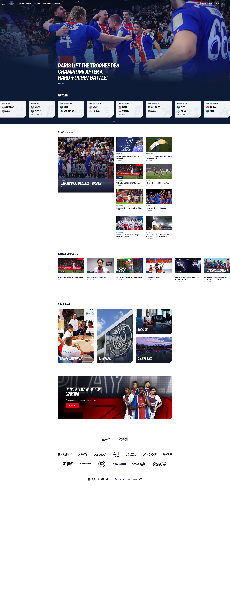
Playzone (47, 3)
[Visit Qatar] (83, 454)
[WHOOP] (150, 454)
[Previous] (60, 109)
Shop (217, 3)
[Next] (170, 109)
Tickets (211, 3)
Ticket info (122, 114)
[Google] (139, 464)
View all (70, 132)
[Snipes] (68, 464)
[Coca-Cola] (160, 464)
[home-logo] (11, 3)
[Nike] (107, 439)
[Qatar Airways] (123, 439)
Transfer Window (24, 3)
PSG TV (37, 3)
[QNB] (167, 454)
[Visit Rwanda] (131, 454)
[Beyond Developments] (65, 454)
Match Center (35, 114)
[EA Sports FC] (101, 464)
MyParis (57, 3)
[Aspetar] (85, 464)
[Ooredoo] (100, 454)
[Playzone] (72, 405)
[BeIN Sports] (119, 464)
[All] (116, 454)
